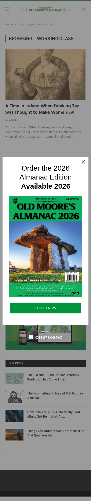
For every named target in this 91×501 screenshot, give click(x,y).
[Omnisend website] (45, 334)
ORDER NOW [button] (45, 308)
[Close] (83, 162)
